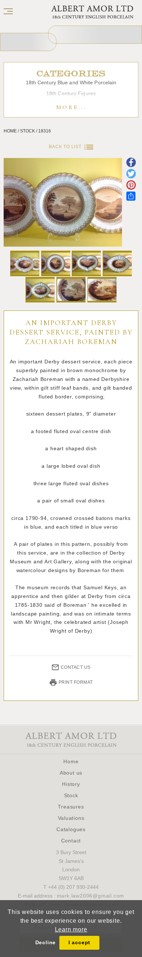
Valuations (71, 818)
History (71, 784)
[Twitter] (131, 174)
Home (70, 761)
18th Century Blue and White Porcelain (71, 82)
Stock (71, 795)
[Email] (131, 163)
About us (71, 773)
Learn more (71, 929)
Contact (71, 841)
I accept (79, 942)
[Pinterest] (131, 186)
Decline (45, 942)
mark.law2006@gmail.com (91, 896)
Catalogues (71, 829)
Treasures (71, 807)
